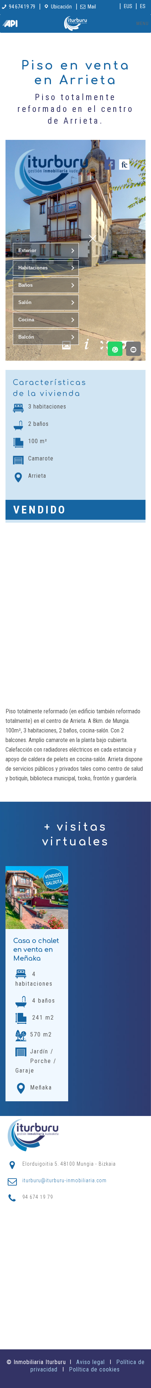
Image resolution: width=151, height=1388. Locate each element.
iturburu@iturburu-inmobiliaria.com (64, 1180)
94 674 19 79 (22, 7)
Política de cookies (94, 1369)
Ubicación (61, 7)
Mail (92, 7)
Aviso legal (90, 1362)
